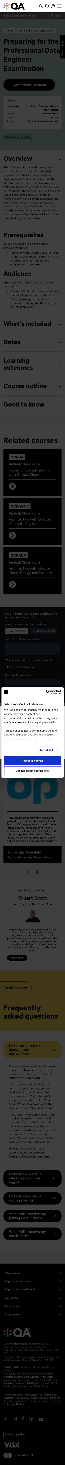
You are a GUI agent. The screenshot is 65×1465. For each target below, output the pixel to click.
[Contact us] (47, 6)
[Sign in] (53, 6)
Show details (46, 750)
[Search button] (40, 6)
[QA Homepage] (14, 6)
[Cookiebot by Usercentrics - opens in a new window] (46, 692)
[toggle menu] (59, 6)
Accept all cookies (32, 760)
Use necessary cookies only (32, 770)
